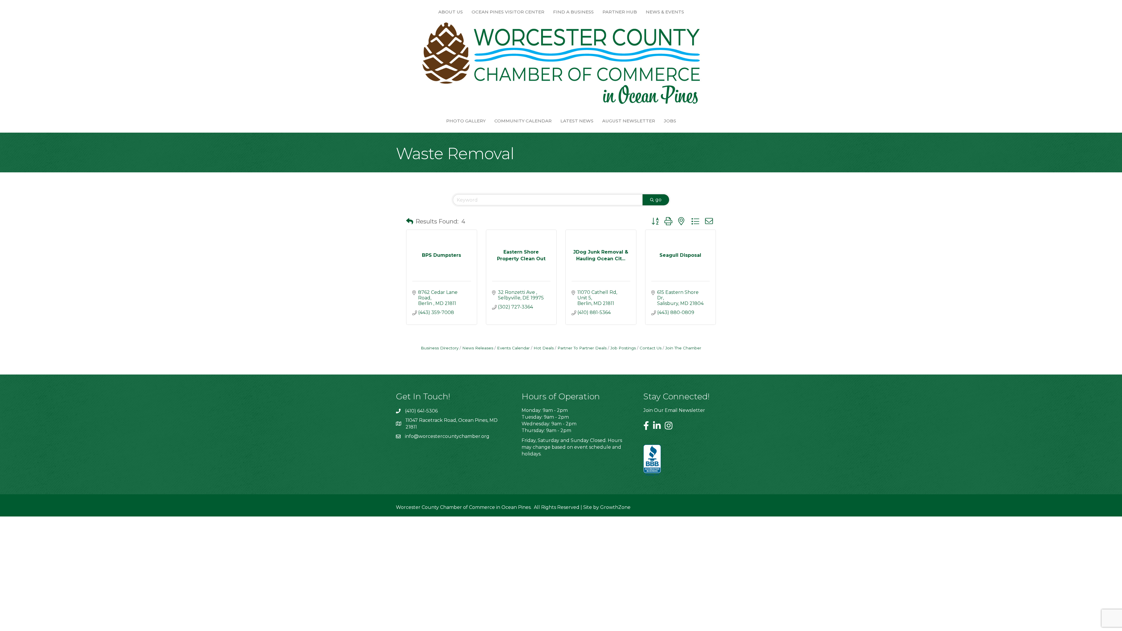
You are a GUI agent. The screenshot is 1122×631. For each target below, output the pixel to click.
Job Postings (623, 348)
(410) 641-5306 (421, 411)
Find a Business (573, 12)
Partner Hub (619, 12)
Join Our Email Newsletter (674, 410)
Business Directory (439, 348)
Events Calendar (513, 348)
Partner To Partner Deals (582, 348)
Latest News (576, 121)
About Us (450, 12)
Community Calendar (523, 121)
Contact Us (651, 348)
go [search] (658, 199)
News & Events (665, 12)
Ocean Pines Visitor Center (508, 12)
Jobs (670, 121)
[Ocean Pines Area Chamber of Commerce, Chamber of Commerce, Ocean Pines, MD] (652, 461)
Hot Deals (544, 348)
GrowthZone (615, 507)
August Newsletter (628, 121)
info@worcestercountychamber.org (447, 436)
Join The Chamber (683, 348)
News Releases (477, 348)
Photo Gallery (466, 121)
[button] (409, 221)
